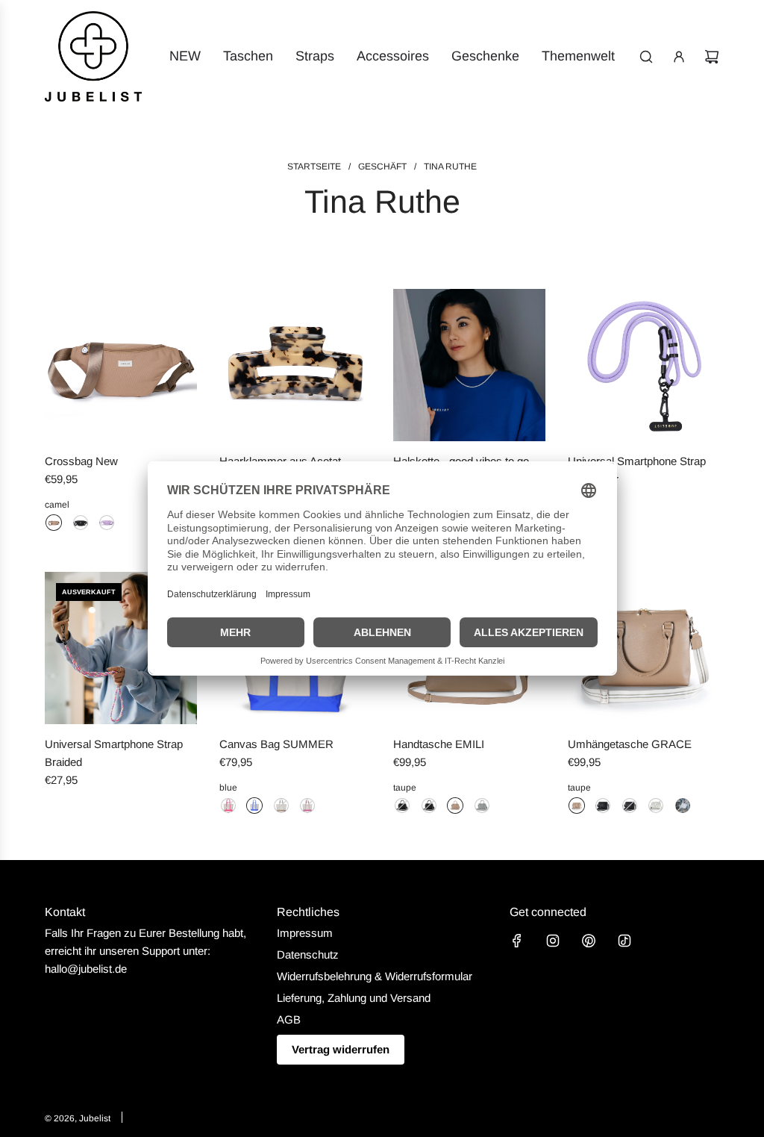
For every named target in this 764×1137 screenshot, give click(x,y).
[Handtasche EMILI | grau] (482, 805)
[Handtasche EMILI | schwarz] (402, 805)
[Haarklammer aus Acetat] (295, 365)
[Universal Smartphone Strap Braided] (121, 648)
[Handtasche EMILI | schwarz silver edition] (429, 805)
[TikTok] (624, 940)
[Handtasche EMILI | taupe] (455, 805)
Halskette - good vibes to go (461, 461)
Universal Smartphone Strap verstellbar (637, 470)
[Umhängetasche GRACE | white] (655, 805)
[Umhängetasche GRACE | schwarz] (602, 805)
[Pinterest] (588, 940)
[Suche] (646, 56)
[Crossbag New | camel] (53, 522)
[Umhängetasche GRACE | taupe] (576, 805)
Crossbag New (81, 461)
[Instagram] (552, 940)
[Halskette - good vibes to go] (469, 365)
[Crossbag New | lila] (106, 522)
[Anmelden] (679, 56)
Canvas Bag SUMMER (276, 744)
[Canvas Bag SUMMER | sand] (281, 805)
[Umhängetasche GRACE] (644, 648)
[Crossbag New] (121, 365)
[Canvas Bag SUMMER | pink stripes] (307, 805)
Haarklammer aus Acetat (280, 461)
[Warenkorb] (711, 56)
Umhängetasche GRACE (630, 744)
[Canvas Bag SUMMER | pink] (228, 805)
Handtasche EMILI (438, 744)
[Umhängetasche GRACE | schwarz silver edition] (629, 805)
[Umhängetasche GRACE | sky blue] (682, 805)
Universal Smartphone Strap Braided (114, 753)
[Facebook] (517, 940)
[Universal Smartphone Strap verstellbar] (644, 365)
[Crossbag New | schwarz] (80, 522)
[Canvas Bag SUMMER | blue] (254, 805)
